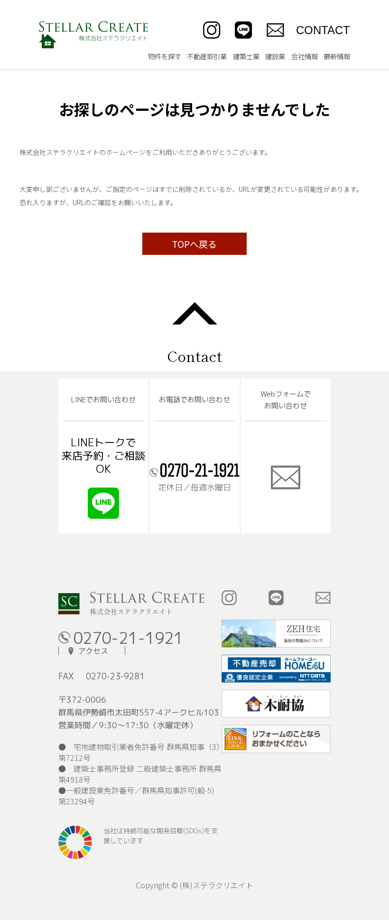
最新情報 (337, 57)
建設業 (275, 57)
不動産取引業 (207, 57)
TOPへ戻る (194, 243)
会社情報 (304, 57)
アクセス (93, 650)
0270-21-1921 (128, 638)
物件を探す (164, 57)
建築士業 (246, 57)
